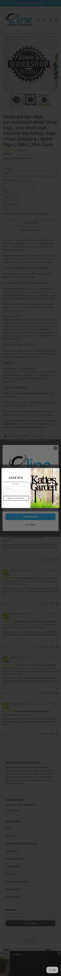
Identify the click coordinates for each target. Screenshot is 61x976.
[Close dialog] (57, 470)
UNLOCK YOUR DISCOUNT (16, 498)
